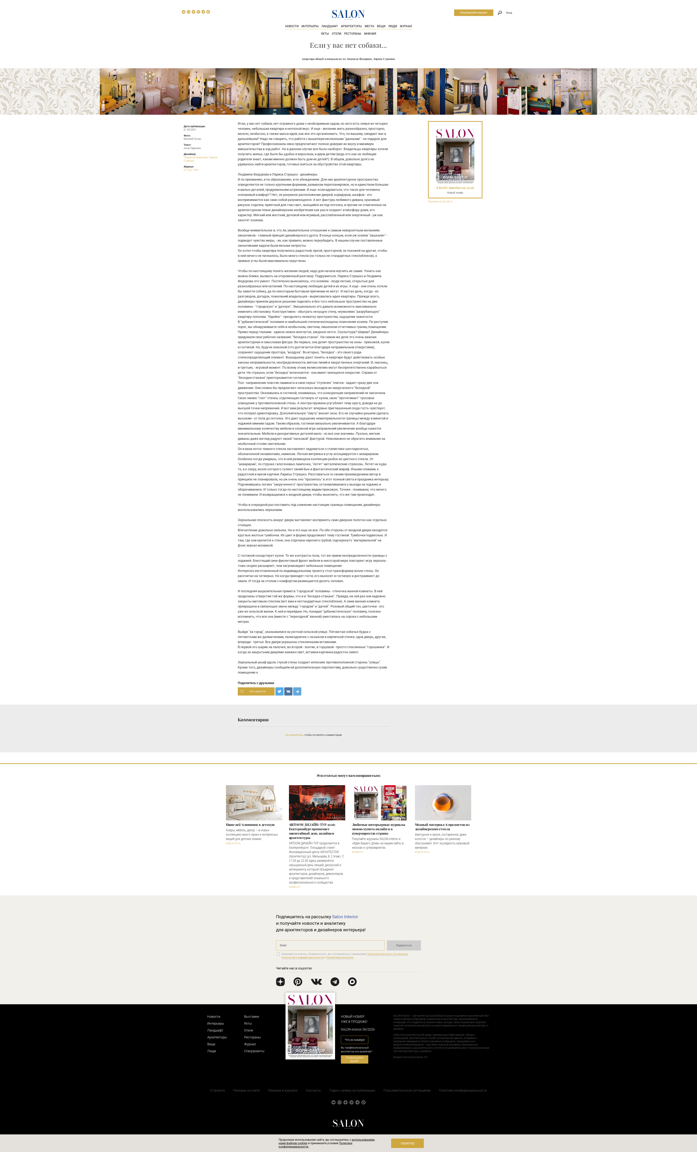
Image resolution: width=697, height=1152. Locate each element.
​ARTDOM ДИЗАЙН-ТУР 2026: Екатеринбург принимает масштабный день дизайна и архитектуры (312, 831)
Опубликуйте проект (474, 12)
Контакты (313, 1090)
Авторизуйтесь (294, 734)
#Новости (294, 887)
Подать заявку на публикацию (352, 1090)
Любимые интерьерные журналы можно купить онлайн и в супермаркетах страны (378, 828)
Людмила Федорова (195, 157)
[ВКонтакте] (288, 691)
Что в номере (355, 1040)
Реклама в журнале (282, 1090)
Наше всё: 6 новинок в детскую (250, 824)
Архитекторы (351, 26)
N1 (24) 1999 (191, 169)
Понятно (407, 1143)
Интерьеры (310, 26)
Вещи (381, 26)
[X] (279, 691)
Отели (336, 33)
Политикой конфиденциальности (302, 957)
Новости (292, 26)
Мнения (370, 33)
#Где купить (233, 843)
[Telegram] (297, 691)
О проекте (217, 1090)
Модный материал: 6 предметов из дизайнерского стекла (442, 826)
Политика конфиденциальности (463, 1090)
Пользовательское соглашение (407, 1090)
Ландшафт (329, 26)
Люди (392, 26)
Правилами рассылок (340, 957)
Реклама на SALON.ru (440, 201)
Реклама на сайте (246, 1090)
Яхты (325, 33)
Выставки (251, 1016)
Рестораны (352, 33)
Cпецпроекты (254, 1051)
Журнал (406, 26)
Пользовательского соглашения (387, 954)
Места (369, 26)
